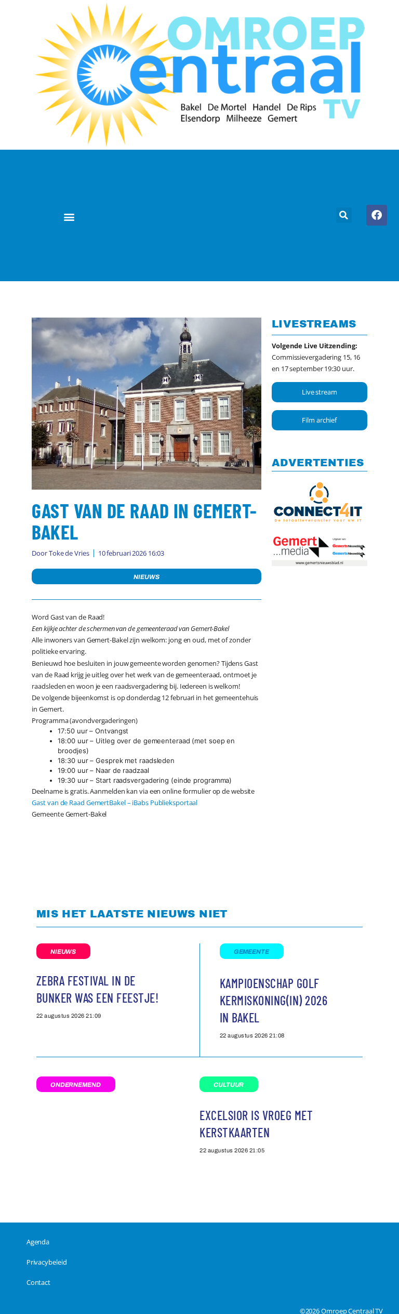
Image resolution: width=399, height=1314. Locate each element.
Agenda (37, 1241)
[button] (68, 216)
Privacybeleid (46, 1262)
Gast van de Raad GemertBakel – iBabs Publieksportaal (114, 802)
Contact (38, 1282)
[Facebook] (376, 215)
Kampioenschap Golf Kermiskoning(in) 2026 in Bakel (274, 1000)
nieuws (146, 577)
